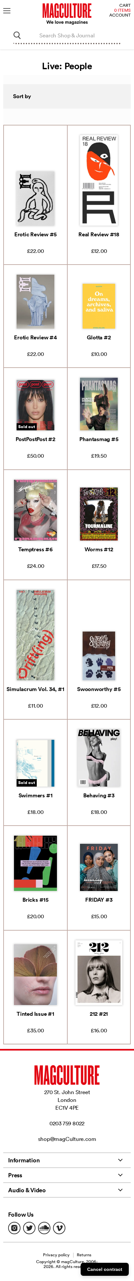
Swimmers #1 (36, 795)
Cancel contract (104, 1269)
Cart (125, 5)
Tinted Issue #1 (35, 1013)
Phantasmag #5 (98, 439)
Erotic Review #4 (35, 337)
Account (120, 15)
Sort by (22, 96)
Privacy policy (56, 1255)
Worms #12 (99, 549)
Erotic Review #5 (35, 234)
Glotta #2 (99, 337)
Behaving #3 (98, 795)
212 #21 (99, 1013)
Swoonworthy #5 (99, 689)
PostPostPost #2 (35, 439)
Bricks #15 (35, 899)
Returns (84, 1255)
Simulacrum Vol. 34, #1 (35, 689)
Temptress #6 (35, 549)
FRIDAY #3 (98, 899)
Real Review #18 (98, 234)
